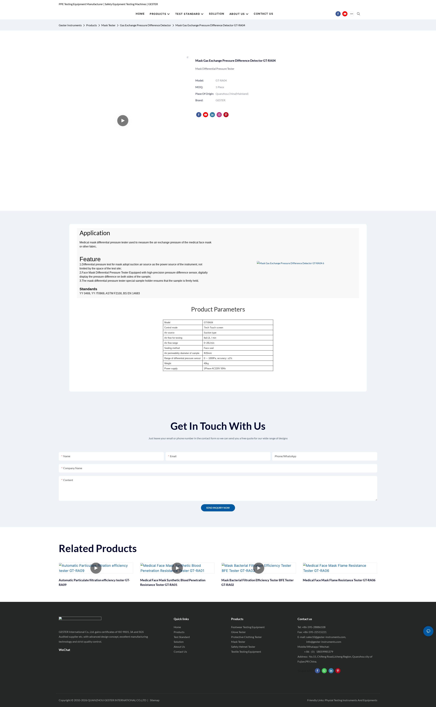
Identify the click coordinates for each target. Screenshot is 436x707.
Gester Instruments (70, 25)
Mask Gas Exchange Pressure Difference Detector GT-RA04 (210, 25)
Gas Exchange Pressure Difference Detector (145, 25)
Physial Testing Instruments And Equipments (351, 700)
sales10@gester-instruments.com (325, 636)
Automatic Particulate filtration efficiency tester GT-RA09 (94, 582)
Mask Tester (108, 25)
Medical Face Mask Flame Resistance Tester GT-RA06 (339, 580)
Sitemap (154, 700)
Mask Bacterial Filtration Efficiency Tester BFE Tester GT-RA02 (257, 582)
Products (91, 25)
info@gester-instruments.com (323, 641)
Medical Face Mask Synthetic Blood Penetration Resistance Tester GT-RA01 (172, 582)
